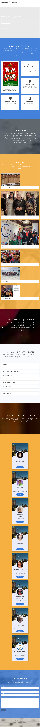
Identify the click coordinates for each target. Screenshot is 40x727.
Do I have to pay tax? (7, 388)
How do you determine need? (9, 377)
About (17, 5)
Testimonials (25, 5)
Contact (36, 5)
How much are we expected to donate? (11, 366)
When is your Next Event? (8, 373)
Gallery (20, 5)
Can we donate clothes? (8, 362)
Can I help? (5, 359)
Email (2, 684)
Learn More (30, 91)
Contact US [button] (5, 28)
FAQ (29, 5)
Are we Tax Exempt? (7, 381)
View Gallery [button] (5, 24)
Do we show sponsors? (7, 370)
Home (14, 5)
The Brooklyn (9, 2)
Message (3, 692)
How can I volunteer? (7, 384)
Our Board (32, 5)
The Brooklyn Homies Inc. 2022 (22, 717)
